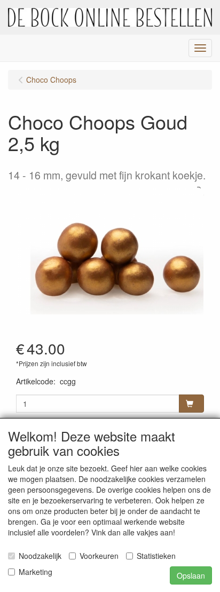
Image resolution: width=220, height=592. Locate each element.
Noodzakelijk (40, 555)
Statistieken (156, 555)
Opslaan (191, 575)
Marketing (35, 571)
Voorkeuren (99, 555)
